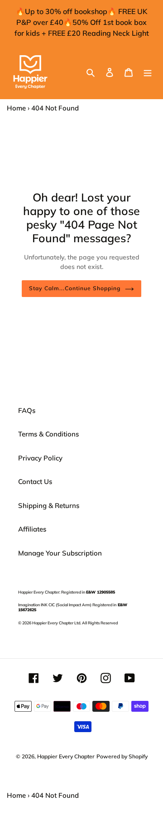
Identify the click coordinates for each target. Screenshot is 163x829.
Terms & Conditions (48, 434)
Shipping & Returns (48, 505)
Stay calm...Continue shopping (74, 288)
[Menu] (147, 72)
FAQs (26, 410)
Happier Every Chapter (66, 756)
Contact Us (35, 481)
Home (16, 108)
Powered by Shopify (122, 756)
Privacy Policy (40, 458)
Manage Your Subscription (60, 553)
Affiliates (32, 529)
